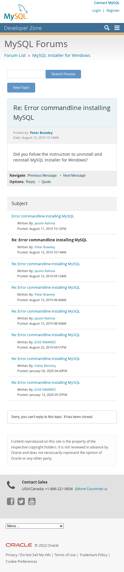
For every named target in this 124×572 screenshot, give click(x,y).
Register (113, 10)
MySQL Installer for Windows (61, 55)
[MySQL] (16, 12)
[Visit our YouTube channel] (31, 503)
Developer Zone (23, 27)
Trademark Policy (93, 555)
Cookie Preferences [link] (21, 561)
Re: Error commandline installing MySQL (46, 263)
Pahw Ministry (45, 365)
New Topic (21, 87)
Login (96, 10)
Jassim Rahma (45, 223)
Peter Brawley (45, 247)
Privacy (11, 555)
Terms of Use (65, 555)
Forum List (15, 55)
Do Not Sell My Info (35, 555)
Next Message (74, 176)
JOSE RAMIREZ (45, 342)
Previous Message (42, 176)
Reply (30, 182)
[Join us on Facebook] (10, 503)
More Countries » (91, 488)
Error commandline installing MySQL (43, 216)
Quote (46, 182)
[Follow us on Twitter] (21, 503)
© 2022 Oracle (47, 545)
